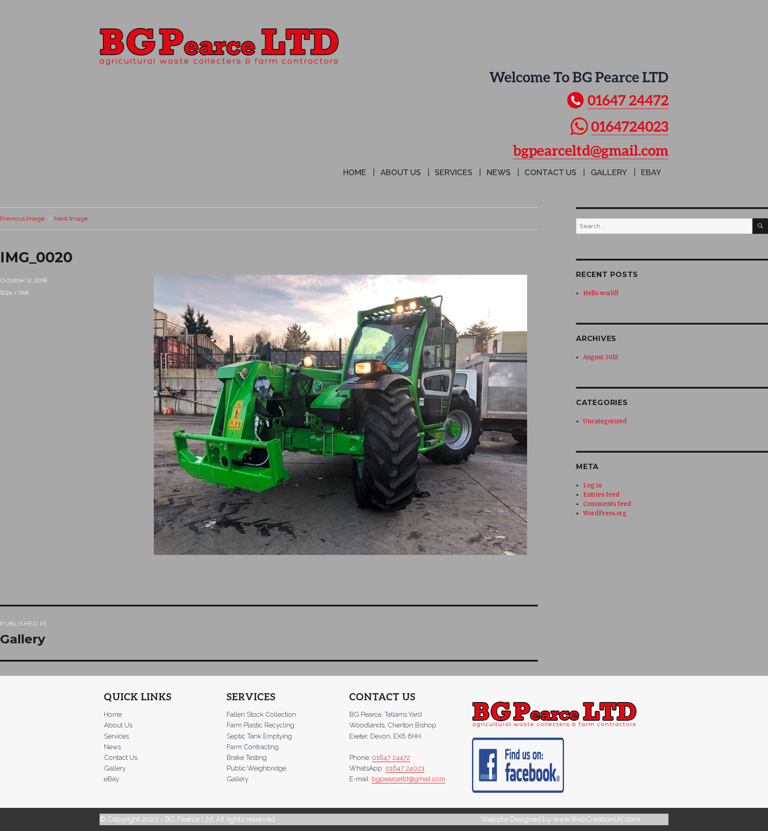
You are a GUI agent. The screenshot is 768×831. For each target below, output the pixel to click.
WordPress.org (605, 513)
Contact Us (550, 172)
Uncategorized (605, 421)
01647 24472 (628, 99)
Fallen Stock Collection (261, 715)
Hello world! (600, 293)
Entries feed (601, 494)
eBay (651, 172)
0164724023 (629, 126)
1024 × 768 (14, 292)
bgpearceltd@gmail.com (590, 150)
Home (354, 172)
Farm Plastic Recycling (260, 725)
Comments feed (607, 504)
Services (453, 172)
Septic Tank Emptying (259, 736)
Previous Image (22, 218)
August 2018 (600, 357)
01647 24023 (404, 768)
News (499, 172)
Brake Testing (247, 758)
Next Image (71, 218)
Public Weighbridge (256, 768)
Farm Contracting (253, 747)
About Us (400, 172)
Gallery (609, 172)
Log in (592, 485)
